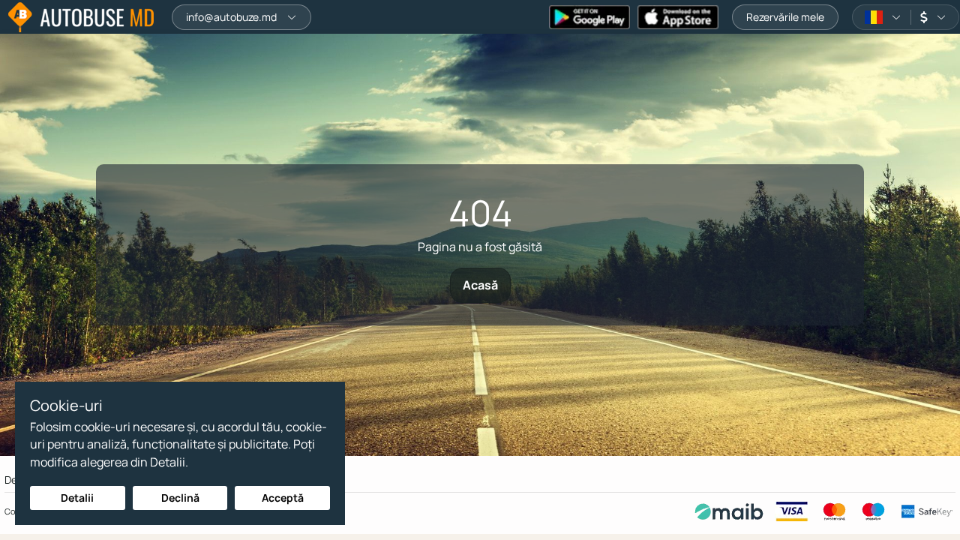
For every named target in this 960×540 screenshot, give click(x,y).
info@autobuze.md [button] (231, 17)
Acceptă (283, 497)
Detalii (77, 497)
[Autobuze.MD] (81, 17)
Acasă (480, 285)
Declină (180, 497)
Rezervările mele (785, 17)
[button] (883, 17)
